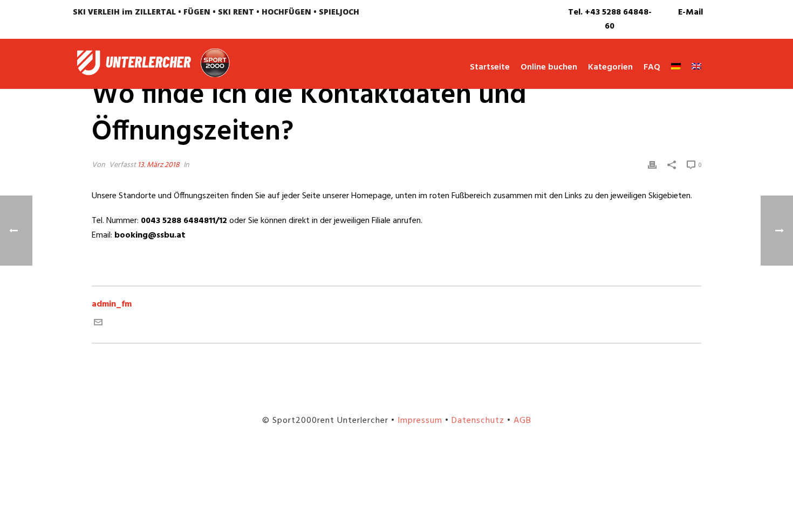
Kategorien (610, 67)
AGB (522, 421)
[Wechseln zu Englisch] (691, 68)
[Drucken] (652, 165)
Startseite (490, 67)
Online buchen (549, 67)
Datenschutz (478, 421)
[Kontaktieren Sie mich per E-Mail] (98, 324)
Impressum (420, 421)
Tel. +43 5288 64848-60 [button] (610, 19)
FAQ (652, 67)
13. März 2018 (159, 165)
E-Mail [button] (690, 12)
